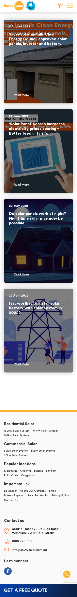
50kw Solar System (16, 450)
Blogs (52, 490)
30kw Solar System (43, 450)
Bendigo (51, 470)
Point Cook (11, 475)
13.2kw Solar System (16, 430)
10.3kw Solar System (45, 430)
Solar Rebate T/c (38, 495)
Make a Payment (14, 495)
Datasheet (10, 490)
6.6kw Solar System (16, 435)
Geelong (25, 470)
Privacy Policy (60, 495)
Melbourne (10, 470)
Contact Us (11, 500)
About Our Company (33, 490)
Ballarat (38, 470)
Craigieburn (28, 475)
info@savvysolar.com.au (29, 550)
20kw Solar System (16, 455)
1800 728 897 (60, 6)
